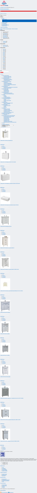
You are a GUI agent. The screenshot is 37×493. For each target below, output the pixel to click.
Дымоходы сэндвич (7, 85)
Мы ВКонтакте (11, 492)
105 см (4, 50)
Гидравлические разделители (6, 112)
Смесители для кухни (7, 108)
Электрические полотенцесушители (9, 93)
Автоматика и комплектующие (8, 121)
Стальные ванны (6, 89)
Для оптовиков (4, 23)
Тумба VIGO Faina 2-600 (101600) (5, 376)
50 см (4, 54)
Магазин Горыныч (4, 25)
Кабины (5, 106)
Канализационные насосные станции (9, 116)
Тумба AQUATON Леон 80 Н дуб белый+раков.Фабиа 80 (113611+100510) (11, 290)
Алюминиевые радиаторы (7, 78)
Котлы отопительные (5, 75)
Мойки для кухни (4, 102)
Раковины (5, 96)
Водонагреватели (5, 86)
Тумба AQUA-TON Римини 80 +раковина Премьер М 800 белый (10, 183)
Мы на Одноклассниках (4, 492)
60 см (4, 57)
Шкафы (5, 101)
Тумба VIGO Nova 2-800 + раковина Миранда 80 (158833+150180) (10, 419)
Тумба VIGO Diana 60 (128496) (5, 333)
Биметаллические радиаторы (8, 79)
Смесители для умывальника (8, 110)
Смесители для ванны (7, 109)
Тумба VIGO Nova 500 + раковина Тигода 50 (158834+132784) (9, 441)
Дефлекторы (6, 82)
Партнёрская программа (5, 480)
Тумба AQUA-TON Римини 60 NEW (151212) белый (8, 161)
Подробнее (3, 148)
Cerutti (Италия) (5, 33)
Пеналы (5, 99)
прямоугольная (5, 46)
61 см (4, 58)
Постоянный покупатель (3, 9)
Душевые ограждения (7, 105)
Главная (1, 28)
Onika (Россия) (5, 35)
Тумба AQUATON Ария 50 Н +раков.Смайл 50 (7, 247)
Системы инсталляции (7, 97)
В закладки (3, 146)
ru (2, 11)
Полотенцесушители (5, 92)
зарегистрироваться (6, 8)
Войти (1, 8)
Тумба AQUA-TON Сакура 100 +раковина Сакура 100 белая (9, 204)
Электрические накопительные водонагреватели (10, 87)
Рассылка (3, 487)
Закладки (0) (9, 9)
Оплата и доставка (4, 22)
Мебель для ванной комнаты (7, 28)
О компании (5, 21)
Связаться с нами (4, 474)
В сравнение (4, 147)
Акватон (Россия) (5, 37)
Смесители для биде (7, 111)
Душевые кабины (4, 104)
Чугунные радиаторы (7, 80)
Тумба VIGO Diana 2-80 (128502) (5, 312)
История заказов (4, 485)
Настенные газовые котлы (7, 76)
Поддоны (5, 107)
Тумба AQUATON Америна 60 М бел (5, 226)
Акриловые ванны (6, 90)
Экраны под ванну (6, 91)
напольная (4, 41)
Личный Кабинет (4, 484)
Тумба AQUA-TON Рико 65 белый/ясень (6, 140)
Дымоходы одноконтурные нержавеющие (10, 84)
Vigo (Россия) (5, 36)
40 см (4, 52)
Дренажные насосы (6, 119)
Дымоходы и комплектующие (6, 81)
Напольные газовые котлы (7, 77)
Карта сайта (3, 475)
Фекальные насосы (6, 120)
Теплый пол (5, 114)
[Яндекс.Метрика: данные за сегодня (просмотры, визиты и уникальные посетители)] (3, 490)
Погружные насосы (6, 118)
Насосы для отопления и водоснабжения (8, 115)
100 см (4, 49)
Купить (3, 167)
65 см (4, 59)
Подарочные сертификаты (6, 479)
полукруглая (4, 45)
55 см (4, 55)
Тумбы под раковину (15, 28)
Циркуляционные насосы (7, 117)
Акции (5, 20)
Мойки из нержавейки (7, 103)
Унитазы (5, 95)
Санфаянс (3, 94)
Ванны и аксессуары (5, 88)
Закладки (3, 486)
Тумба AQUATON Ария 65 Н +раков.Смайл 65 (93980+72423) (9, 269)
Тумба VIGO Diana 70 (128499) (5, 355)
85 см (4, 67)
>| (3, 450)
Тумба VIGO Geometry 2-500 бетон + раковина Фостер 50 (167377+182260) (11, 398)
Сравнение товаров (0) (5, 124)
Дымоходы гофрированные (8, 83)
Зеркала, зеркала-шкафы (7, 100)
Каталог (3, 18)
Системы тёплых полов (5, 113)
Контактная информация (5, 24)
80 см (4, 64)
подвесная (4, 42)
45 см (4, 53)
